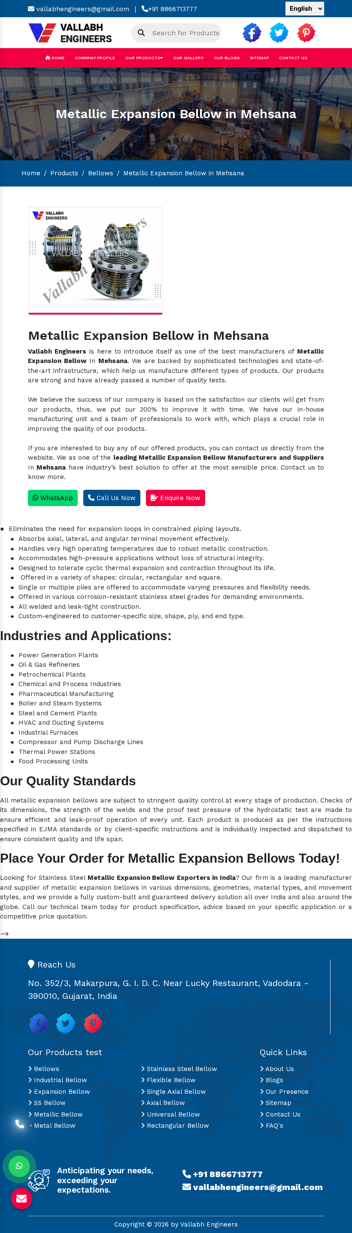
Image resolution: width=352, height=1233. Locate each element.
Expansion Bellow (61, 1092)
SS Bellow (49, 1103)
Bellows (100, 173)
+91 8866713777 (172, 9)
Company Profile (95, 57)
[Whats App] (19, 1166)
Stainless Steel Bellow (181, 1069)
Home (57, 57)
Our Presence (286, 1092)
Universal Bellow (172, 1114)
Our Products (142, 57)
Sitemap (259, 57)
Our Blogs (227, 57)
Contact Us (293, 57)
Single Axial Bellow (175, 1092)
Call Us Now (115, 498)
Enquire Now (179, 498)
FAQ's (273, 1125)
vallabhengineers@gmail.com (81, 9)
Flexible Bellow (170, 1080)
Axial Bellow (165, 1103)
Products (64, 173)
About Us (279, 1069)
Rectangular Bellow (177, 1125)
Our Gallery (188, 57)
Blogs (273, 1080)
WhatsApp (55, 498)
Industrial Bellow (59, 1080)
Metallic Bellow (57, 1114)
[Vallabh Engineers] (73, 32)
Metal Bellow (54, 1125)
